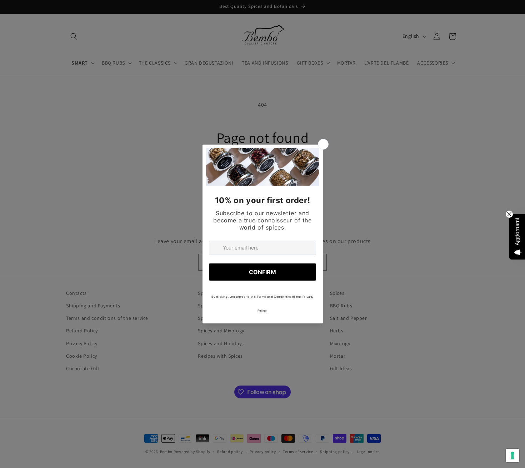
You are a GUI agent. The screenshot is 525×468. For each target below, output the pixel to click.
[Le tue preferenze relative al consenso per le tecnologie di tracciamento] (512, 455)
